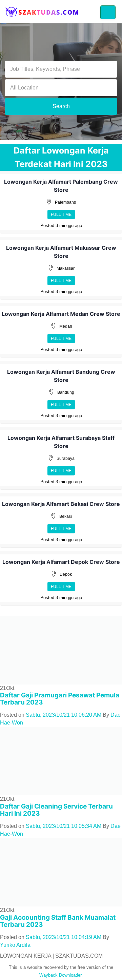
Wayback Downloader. (61, 975)
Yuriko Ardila (15, 945)
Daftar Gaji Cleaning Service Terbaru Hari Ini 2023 (56, 809)
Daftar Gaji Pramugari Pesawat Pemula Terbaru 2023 (59, 698)
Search (61, 106)
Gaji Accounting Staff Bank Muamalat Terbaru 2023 (58, 921)
